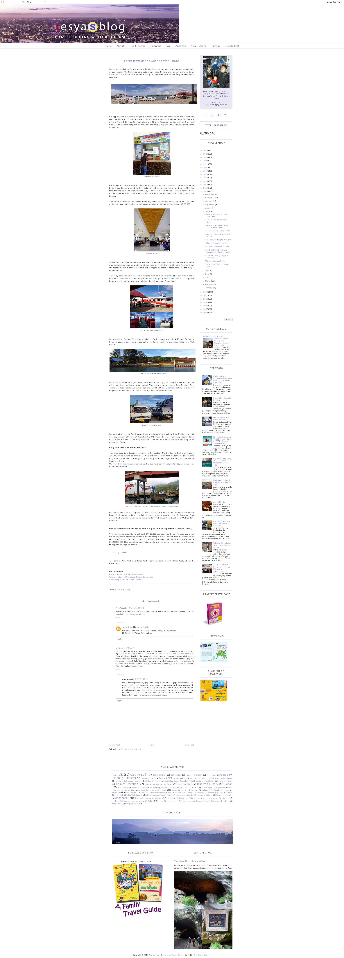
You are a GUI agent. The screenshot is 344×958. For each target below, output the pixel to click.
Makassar (193, 790)
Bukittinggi (118, 781)
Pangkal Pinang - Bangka (184, 792)
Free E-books (137, 46)
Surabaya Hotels (136, 801)
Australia (180, 46)
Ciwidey (157, 781)
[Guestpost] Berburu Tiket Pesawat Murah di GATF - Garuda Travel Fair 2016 (222, 440)
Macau (174, 790)
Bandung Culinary (123, 777)
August (208, 208)
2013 (205, 191)
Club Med (167, 781)
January (208, 288)
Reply (118, 617)
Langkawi (142, 790)
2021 (205, 164)
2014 (205, 188)
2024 (205, 154)
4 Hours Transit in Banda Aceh (217, 231)
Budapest (228, 778)
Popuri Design (178, 955)
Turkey (225, 801)
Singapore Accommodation (148, 798)
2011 (205, 295)
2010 (205, 299)
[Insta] (218, 115)
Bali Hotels (176, 775)
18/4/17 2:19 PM (141, 679)
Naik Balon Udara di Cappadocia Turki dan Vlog (222, 482)
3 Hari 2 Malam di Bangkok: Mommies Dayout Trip (221, 567)
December (210, 194)
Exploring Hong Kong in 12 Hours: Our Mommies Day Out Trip (222, 462)
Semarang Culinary (205, 795)
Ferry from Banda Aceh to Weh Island (126, 574)
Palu (169, 792)
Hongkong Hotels (185, 784)
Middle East (232, 46)
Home (108, 46)
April (207, 277)
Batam (175, 778)
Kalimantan (154, 787)
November (210, 198)
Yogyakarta (131, 803)
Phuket (229, 792)
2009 (205, 302)
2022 (205, 161)
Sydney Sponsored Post (167, 801)
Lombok (163, 790)
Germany (155, 784)
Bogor (217, 778)
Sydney (148, 800)
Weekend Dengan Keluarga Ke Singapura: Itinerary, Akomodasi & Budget (222, 343)
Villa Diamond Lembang (215, 261)
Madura (183, 790)
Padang (143, 792)
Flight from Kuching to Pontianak (218, 240)
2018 (205, 174)
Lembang (152, 790)
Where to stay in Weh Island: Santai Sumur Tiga (131, 577)
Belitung (183, 778)
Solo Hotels (201, 798)
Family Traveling (127, 783)
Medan (227, 790)
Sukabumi (212, 798)
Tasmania (215, 801)
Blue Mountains (205, 778)
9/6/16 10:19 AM (136, 608)
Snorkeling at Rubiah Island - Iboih (125, 580)
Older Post (189, 745)
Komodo (175, 787)
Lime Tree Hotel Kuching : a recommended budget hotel (217, 251)
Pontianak (119, 795)
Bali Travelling (194, 775)
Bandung (223, 775)
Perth (220, 792)
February (209, 284)
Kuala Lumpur (189, 787)
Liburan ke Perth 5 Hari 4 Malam (221, 418)
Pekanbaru (200, 792)
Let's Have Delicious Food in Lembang (216, 256)
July (207, 211)
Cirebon (148, 781)
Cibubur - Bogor (133, 781)
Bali (143, 774)
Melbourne (116, 792)
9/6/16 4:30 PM (143, 627)
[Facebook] (205, 115)
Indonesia (155, 46)
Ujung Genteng (117, 803)
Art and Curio (219, 502)
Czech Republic (180, 781)
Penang (211, 792)
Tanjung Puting (201, 801)
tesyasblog (127, 627)
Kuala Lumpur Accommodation (213, 787)
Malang (205, 790)
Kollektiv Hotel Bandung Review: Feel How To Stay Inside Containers (222, 379)
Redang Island (180, 795)
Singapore (121, 797)
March (208, 281)
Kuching (131, 790)
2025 (205, 150)
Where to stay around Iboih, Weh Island (216, 215)
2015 (205, 184)
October (209, 201)
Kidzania (165, 787)
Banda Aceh (211, 775)
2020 (205, 167)
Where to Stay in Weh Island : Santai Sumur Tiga (217, 226)
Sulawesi (223, 798)
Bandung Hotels (147, 778)
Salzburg (191, 795)
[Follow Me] (212, 115)
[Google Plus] (224, 115)
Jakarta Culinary (207, 783)
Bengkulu (193, 778)
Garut (147, 784)
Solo (191, 798)
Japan (229, 783)
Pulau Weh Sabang (123, 589)
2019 (205, 171)
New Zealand (199, 46)
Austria (133, 775)
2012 (205, 292)
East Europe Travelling (202, 781)
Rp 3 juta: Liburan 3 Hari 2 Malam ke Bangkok (221, 523)
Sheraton (218, 795)
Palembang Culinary (157, 792)
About (120, 46)
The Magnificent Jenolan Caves (190, 861)
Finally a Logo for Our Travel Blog (217, 265)
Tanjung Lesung (187, 801)
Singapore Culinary (175, 798)
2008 (205, 306)
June (207, 271)
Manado (216, 790)
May (207, 274)
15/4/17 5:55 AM (128, 648)
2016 (205, 181)
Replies (121, 623)
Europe (216, 46)
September (210, 205)
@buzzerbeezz (126, 464)
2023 (205, 157)
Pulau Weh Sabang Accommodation (158, 795)
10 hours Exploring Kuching (216, 243)
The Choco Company (203, 955)
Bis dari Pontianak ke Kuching (217, 246)
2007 (205, 309)
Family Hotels (225, 781)
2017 (205, 178)
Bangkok (163, 778)
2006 (205, 312)
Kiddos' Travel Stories (213, 336)
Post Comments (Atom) (131, 749)
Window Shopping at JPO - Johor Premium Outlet (222, 545)
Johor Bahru (122, 787)
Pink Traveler (122, 608)
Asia (168, 46)
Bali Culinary (159, 775)
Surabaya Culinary (119, 801)
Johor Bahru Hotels (139, 787)
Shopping (228, 795)
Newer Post (115, 745)
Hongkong (167, 784)
